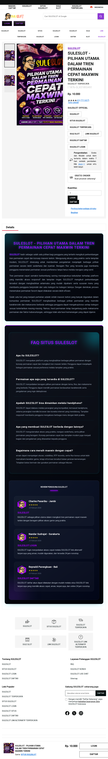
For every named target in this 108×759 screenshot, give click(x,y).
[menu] (54, 34)
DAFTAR (73, 202)
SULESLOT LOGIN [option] (77, 147)
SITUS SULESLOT (43, 7)
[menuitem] (5, 31)
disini (80, 164)
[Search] (101, 16)
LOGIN (72, 198)
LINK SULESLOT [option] (92, 134)
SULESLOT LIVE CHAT (79, 674)
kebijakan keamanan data (89, 701)
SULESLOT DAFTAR (10, 678)
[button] (9, 55)
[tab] (10, 227)
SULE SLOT (58, 7)
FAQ (72, 664)
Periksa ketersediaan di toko (83, 209)
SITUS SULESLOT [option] (77, 121)
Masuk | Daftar (12, 7)
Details (10, 227)
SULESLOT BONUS (78, 669)
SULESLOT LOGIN (9, 674)
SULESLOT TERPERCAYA (77, 7)
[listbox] (84, 130)
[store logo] (15, 16)
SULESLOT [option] (74, 114)
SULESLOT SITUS (9, 711)
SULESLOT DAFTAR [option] (78, 140)
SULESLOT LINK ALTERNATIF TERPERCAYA (80, 644)
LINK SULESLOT (54, 644)
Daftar (19, 23)
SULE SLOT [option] (75, 134)
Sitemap (74, 678)
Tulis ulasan (73, 102)
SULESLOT (27, 6)
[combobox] (73, 16)
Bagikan (74, 213)
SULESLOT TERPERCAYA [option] (80, 127)
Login (7, 23)
